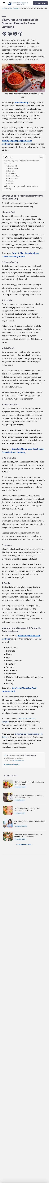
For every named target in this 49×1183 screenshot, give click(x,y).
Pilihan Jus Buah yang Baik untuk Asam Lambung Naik (29, 783)
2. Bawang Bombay (12, 168)
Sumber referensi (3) (13, 764)
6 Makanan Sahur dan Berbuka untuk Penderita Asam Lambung (28, 835)
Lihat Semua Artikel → (24, 844)
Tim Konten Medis (18, 761)
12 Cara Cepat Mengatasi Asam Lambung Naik (29, 822)
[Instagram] (10, 34)
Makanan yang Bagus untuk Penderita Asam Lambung (21, 187)
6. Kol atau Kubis (12, 178)
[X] (15, 34)
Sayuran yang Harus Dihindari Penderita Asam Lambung (21, 162)
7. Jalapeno (10, 181)
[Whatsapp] (4, 34)
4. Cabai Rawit (11, 173)
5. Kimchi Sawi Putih (13, 176)
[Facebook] (20, 34)
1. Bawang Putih (11, 166)
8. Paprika (9, 183)
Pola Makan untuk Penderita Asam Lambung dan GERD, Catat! (27, 809)
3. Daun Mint (10, 171)
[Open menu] (4, 3)
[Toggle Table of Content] (40, 157)
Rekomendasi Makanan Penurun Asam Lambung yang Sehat (28, 796)
